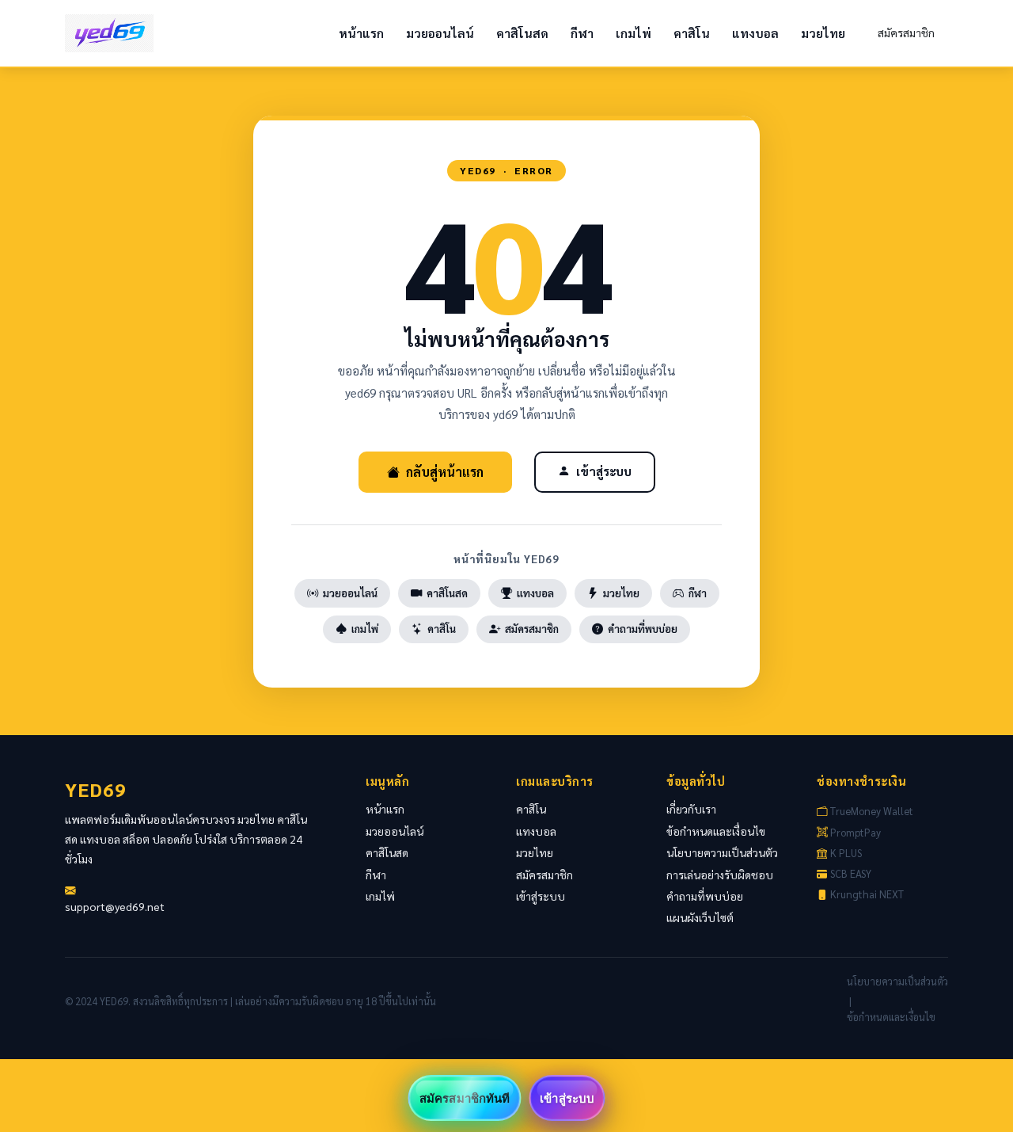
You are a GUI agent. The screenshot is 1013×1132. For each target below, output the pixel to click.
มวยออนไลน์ (440, 33)
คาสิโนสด (522, 33)
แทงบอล (755, 33)
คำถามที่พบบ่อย (642, 628)
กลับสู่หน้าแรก (445, 471)
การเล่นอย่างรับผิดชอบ (719, 874)
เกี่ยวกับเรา (691, 809)
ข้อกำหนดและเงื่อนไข (715, 831)
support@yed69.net (115, 906)
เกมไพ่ (633, 33)
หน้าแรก (361, 33)
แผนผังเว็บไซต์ (700, 917)
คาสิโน (691, 33)
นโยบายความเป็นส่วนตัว (722, 852)
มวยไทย (823, 33)
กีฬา (582, 33)
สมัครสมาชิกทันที (464, 1098)
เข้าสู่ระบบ (604, 471)
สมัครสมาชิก (906, 32)
